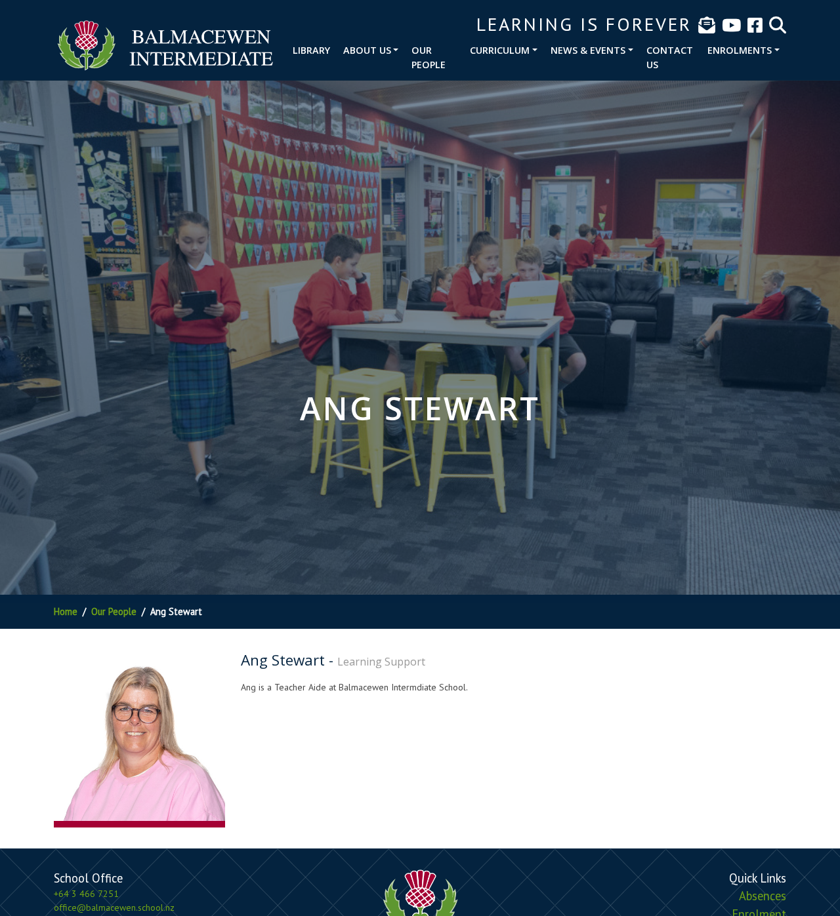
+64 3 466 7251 (86, 894)
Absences (762, 896)
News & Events (588, 50)
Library (311, 50)
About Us (367, 50)
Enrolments (739, 50)
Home (65, 611)
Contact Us (669, 57)
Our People (428, 57)
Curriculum (500, 50)
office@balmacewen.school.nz (114, 907)
